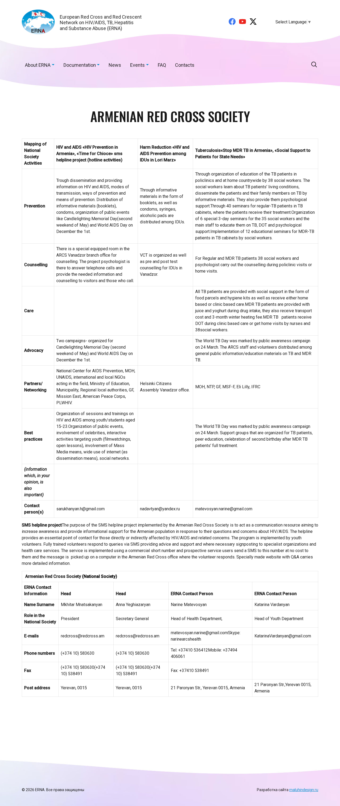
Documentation (79, 65)
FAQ (162, 65)
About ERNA (37, 65)
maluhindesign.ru (303, 790)
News (115, 65)
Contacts (184, 65)
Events (137, 65)
